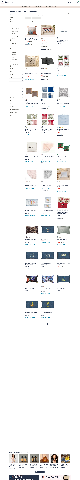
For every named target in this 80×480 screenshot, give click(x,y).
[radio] (41, 38)
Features (12, 106)
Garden (29, 4)
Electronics (57, 4)
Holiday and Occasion (14, 109)
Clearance (24, 4)
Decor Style (12, 88)
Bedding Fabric (13, 83)
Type (11, 26)
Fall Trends (11, 4)
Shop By (11, 91)
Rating (11, 74)
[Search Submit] (62, 2)
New (7, 4)
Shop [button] (12, 2)
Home (52, 4)
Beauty (37, 4)
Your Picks (3, 4)
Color (11, 86)
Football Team (13, 97)
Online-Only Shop (18, 4)
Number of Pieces (13, 112)
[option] (40, 6)
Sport (11, 115)
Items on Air (23, 2)
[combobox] (44, 2)
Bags (49, 4)
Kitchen (61, 4)
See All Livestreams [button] (40, 471)
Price (11, 77)
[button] (68, 2)
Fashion (33, 4)
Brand (11, 48)
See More (11, 45)
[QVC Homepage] (9, 9)
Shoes (45, 4)
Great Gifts (12, 103)
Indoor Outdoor (13, 80)
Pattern (11, 100)
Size (11, 71)
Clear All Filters (68, 13)
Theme (11, 94)
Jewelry (41, 4)
